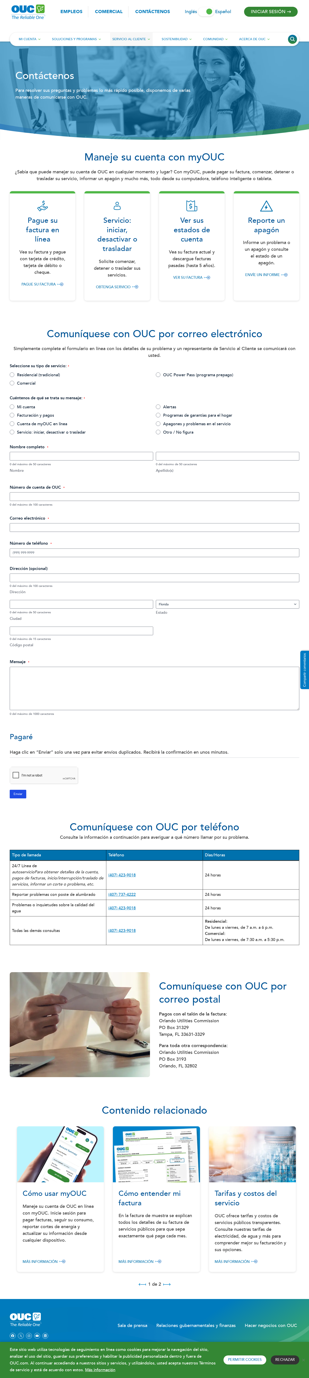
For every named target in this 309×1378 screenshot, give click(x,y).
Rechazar (285, 1360)
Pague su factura (38, 284)
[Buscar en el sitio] (292, 39)
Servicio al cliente (129, 39)
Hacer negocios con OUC (271, 1325)
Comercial (109, 11)
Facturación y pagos (35, 415)
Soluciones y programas (74, 39)
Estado (161, 613)
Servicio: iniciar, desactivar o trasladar (51, 432)
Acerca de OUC (252, 39)
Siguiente (167, 1284)
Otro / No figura (178, 432)
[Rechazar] (303, 1360)
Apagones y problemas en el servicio (197, 424)
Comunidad (213, 39)
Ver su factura (187, 278)
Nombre (17, 471)
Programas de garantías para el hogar (197, 415)
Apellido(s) (164, 471)
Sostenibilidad (175, 39)
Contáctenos (152, 11)
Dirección (18, 592)
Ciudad (15, 619)
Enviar (18, 794)
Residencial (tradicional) (38, 375)
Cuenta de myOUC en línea (42, 424)
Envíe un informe (262, 275)
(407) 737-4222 (122, 895)
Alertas (169, 407)
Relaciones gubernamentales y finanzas (196, 1325)
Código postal (21, 645)
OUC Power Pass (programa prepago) (198, 375)
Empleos (71, 11)
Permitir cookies (245, 1360)
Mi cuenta (27, 39)
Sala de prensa (132, 1325)
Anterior (142, 1284)
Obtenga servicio (113, 287)
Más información (40, 1262)
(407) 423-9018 (122, 875)
